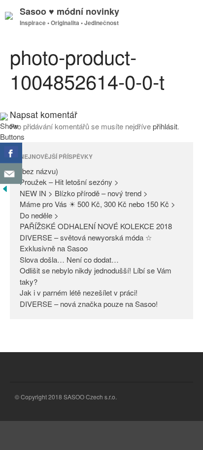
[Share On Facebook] (11, 153)
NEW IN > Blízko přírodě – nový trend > (84, 193)
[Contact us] (11, 173)
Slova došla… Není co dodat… (69, 259)
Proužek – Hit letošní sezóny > (69, 182)
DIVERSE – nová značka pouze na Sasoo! (89, 304)
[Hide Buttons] (5, 190)
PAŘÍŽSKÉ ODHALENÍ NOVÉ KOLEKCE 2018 (96, 226)
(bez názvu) (39, 171)
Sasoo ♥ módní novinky (69, 11)
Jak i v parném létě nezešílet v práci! (78, 292)
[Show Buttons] (12, 136)
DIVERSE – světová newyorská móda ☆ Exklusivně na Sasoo (86, 243)
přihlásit (165, 126)
